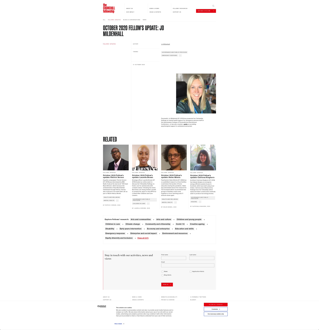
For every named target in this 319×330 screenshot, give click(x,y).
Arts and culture (163, 219)
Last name (192, 254)
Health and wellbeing (112, 197)
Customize (215, 309)
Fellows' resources (180, 8)
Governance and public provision (174, 52)
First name (164, 254)
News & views (154, 8)
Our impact (130, 12)
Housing (194, 201)
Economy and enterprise (158, 229)
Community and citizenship (157, 224)
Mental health (109, 200)
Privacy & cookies (168, 299)
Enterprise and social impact (144, 233)
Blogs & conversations (131, 19)
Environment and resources (174, 233)
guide (185, 124)
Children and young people (189, 219)
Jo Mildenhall (165, 44)
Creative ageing (197, 224)
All (104, 19)
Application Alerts (198, 271)
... (180, 55)
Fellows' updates (114, 19)
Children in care (139, 203)
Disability (110, 229)
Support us (177, 12)
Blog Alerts (167, 275)
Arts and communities (141, 219)
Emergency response (169, 55)
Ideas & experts (155, 12)
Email (163, 262)
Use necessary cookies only (216, 314)
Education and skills (184, 229)
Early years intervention (130, 229)
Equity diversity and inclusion (119, 238)
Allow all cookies (216, 304)
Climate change (133, 224)
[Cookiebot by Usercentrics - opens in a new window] (102, 306)
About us (129, 8)
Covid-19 (180, 224)
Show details (118, 323)
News (144, 19)
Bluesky (193, 299)
